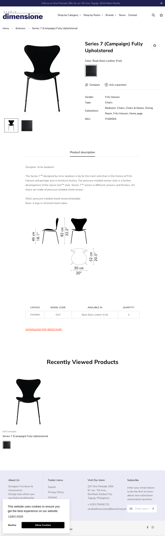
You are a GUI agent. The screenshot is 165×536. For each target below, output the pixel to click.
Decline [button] (12, 525)
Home (6, 28)
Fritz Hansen (112, 97)
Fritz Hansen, (121, 113)
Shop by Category (68, 15)
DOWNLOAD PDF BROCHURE (43, 329)
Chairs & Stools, (135, 108)
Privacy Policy (56, 492)
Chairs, (121, 108)
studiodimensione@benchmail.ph (107, 509)
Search (52, 487)
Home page (136, 113)
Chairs (108, 102)
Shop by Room (91, 15)
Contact (132, 15)
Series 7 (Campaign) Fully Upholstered (25, 436)
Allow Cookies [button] (43, 525)
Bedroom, (110, 108)
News (122, 15)
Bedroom (20, 28)
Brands (110, 15)
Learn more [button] (15, 516)
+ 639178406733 (98, 504)
